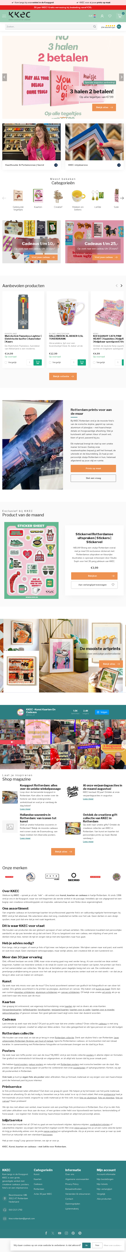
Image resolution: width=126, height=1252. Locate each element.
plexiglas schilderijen (24, 992)
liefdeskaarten (30, 1009)
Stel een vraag (93, 478)
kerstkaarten (44, 1009)
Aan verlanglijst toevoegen (92, 584)
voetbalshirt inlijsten (100, 1124)
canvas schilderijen (70, 992)
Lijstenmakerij (72, 1208)
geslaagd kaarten (60, 1009)
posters (90, 1055)
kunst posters (21, 1064)
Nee (97, 1245)
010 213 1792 (15, 1209)
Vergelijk (12, 362)
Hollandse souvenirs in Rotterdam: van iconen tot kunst (38, 818)
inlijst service (80, 1127)
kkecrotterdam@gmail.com (22, 1218)
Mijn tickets (102, 1184)
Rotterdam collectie (64, 1037)
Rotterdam (39, 1189)
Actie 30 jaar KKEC (43, 1194)
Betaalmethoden (73, 1189)
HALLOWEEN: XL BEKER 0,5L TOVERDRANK (66, 337)
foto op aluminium (88, 1097)
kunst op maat (103, 988)
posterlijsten (79, 1067)
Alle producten (104, 1198)
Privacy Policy (72, 1184)
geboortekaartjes (10, 1013)
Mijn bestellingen (105, 1179)
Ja (86, 1245)
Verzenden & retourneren (77, 1194)
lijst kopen (48, 1134)
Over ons (69, 1174)
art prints (106, 992)
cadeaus (102, 1023)
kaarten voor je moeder (103, 1009)
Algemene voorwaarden (77, 1179)
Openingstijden (72, 1203)
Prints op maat (93, 468)
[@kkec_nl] (21, 712)
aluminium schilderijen (46, 992)
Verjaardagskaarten (12, 1009)
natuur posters (36, 1064)
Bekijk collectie (61, 376)
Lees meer (25, 809)
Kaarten (37, 1179)
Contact (69, 1198)
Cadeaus (38, 1184)
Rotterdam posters (70, 1064)
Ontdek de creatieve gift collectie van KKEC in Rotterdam (100, 818)
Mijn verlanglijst (104, 1189)
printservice (109, 1094)
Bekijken (92, 575)
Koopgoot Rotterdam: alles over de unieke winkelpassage (40, 787)
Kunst (36, 1174)
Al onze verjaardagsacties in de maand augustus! (102, 787)
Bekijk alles (61, 851)
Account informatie (106, 1174)
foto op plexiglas (106, 1097)
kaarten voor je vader (80, 1009)
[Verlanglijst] (109, 16)
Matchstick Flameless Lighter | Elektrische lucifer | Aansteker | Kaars (23, 339)
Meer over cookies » (112, 1245)
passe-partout (51, 1131)
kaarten (68, 1006)
